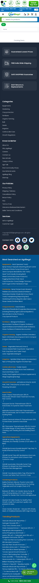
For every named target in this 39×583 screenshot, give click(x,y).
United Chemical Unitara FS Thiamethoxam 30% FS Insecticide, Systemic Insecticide (19, 420)
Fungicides (22, 309)
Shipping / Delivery (8, 191)
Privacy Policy (7, 188)
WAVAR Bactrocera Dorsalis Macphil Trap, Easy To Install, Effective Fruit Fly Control (19, 449)
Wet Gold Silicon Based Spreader (13, 550)
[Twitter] (31, 240)
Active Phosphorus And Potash (13, 533)
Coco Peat (28, 294)
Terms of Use (7, 204)
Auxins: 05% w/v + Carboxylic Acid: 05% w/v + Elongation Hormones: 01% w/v (18, 536)
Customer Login (8, 224)
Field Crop (16, 349)
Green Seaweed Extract (10, 528)
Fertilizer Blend (17, 301)
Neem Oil (5, 337)
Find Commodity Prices (10, 168)
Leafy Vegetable (8, 354)
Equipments (6, 106)
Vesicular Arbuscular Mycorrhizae (13, 567)
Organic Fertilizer (22, 335)
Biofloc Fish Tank (23, 272)
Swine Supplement (28, 374)
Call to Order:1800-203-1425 (8, 9)
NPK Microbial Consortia (10, 542)
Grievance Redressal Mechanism (13, 207)
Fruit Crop (5, 351)
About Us (5, 145)
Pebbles (5, 292)
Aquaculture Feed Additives (23, 369)
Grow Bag (16, 299)
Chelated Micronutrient (23, 329)
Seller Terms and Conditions (12, 210)
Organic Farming (8, 119)
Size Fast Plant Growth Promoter (13, 545)
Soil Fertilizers (18, 327)
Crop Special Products (10, 316)
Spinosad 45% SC (27, 528)
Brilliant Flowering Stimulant (11, 562)
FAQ (3, 201)
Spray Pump (6, 267)
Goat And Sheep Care (10, 372)
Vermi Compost (30, 337)
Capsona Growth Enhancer (11, 579)
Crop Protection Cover (10, 281)
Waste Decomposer (17, 337)
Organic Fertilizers (26, 324)
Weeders (6, 269)
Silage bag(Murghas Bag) (11, 377)
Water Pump (15, 269)
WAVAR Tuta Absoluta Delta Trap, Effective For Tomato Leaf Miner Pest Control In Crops (18, 474)
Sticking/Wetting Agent (11, 312)
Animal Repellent (26, 312)
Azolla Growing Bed (18, 274)
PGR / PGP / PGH (8, 385)
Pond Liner (24, 269)
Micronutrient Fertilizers (10, 324)
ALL (3, 24)
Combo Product (17, 314)
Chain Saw (19, 279)
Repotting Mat (23, 297)
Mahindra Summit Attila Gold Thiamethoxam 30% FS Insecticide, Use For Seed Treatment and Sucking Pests (19, 413)
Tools (4, 297)
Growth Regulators (8, 135)
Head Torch (6, 274)
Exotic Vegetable (27, 349)
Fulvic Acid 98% (7, 557)
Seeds (4, 125)
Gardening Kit (7, 299)
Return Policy (6, 197)
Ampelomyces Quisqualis (11, 574)
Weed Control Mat (8, 277)
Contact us (6, 155)
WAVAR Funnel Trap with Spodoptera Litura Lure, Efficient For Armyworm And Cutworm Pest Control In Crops (19, 457)
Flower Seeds (6, 301)
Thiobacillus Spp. (21, 557)
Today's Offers (7, 161)
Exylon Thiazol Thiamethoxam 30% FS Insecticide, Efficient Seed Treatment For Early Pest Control (18, 397)
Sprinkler (13, 359)
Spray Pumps (15, 289)
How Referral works (8, 171)
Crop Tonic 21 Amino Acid (11, 526)
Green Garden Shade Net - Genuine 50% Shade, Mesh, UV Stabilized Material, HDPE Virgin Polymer (19, 510)
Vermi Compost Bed (9, 272)
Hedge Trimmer (24, 281)
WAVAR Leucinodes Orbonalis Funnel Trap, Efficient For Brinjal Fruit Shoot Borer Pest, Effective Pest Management (17, 466)
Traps (26, 284)
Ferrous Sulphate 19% (9, 569)
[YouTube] (5, 247)
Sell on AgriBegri (7, 221)
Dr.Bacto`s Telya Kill (9, 564)
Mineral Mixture (7, 369)
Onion (25, 347)
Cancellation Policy (9, 194)
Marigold (18, 354)
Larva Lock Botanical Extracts (12, 576)
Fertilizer (27, 292)
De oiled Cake (25, 299)
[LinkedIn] (24, 240)
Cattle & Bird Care (8, 132)
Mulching (23, 267)
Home (5, 29)
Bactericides (32, 309)
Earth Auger (6, 284)
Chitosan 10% (24, 547)
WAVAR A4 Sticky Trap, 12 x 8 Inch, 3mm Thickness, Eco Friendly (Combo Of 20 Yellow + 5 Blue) (19, 441)
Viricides (31, 335)
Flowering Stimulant (9, 387)
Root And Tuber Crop (17, 351)
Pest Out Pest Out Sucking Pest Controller (18, 540)
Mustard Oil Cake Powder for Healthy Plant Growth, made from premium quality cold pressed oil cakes (17, 502)
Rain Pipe (28, 362)
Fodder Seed (21, 367)
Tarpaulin (15, 267)
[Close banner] (2, 2)
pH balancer (21, 382)
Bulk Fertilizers (29, 327)
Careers (5, 152)
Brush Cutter (31, 267)
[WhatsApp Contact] (34, 565)
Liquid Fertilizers (7, 327)
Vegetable (11, 347)
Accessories (13, 292)
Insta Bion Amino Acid (9, 547)
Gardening (6, 109)
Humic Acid (31, 382)
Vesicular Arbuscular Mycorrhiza (13, 521)
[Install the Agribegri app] (19, 3)
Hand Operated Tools (19, 264)
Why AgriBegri (7, 148)
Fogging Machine (8, 279)
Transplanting (12, 297)
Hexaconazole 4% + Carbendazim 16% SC (16, 559)
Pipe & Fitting (7, 362)
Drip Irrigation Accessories (26, 359)
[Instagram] (19, 247)
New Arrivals (6, 158)
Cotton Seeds (7, 349)
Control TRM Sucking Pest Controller (14, 554)
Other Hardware (17, 284)
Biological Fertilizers (17, 322)
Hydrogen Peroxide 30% (10, 523)
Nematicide (6, 314)
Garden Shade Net (17, 294)
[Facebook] (17, 240)
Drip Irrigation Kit (18, 362)
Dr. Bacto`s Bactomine (27, 569)
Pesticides (5, 294)
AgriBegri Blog (7, 174)
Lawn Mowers (26, 289)
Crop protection (8, 112)
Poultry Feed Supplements (11, 374)
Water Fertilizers (8, 329)
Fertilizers (5, 116)
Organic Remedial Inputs (11, 339)
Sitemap (5, 178)
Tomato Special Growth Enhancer (14, 552)
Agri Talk (5, 165)
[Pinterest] (12, 247)
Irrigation (5, 129)
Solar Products (21, 277)
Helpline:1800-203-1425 (26, 9)
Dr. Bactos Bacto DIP (11, 571)
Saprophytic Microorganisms (12, 530)
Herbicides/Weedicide (10, 309)
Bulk (3, 122)
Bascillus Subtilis (23, 564)
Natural (18, 347)
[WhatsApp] (26, 247)
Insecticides (20, 307)
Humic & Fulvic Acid (21, 385)
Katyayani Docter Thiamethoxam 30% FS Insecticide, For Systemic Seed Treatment (17, 405)
